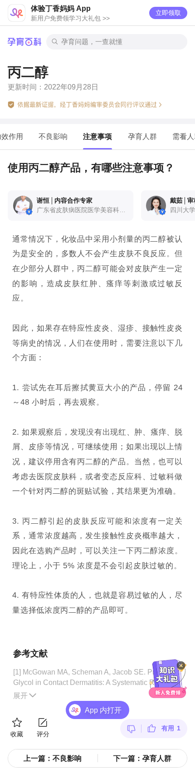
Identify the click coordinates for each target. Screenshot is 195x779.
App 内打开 (103, 710)
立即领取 (168, 13)
